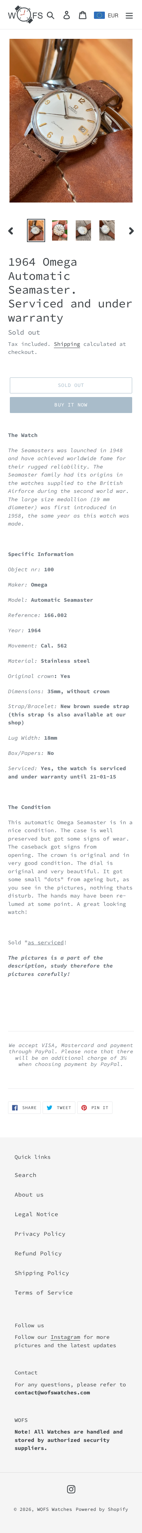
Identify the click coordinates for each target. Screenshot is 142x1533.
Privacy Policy (40, 1233)
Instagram (65, 1336)
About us (29, 1194)
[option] (36, 230)
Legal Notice (36, 1214)
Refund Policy (38, 1253)
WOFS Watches (54, 1509)
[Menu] (129, 14)
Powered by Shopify (102, 1509)
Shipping (67, 343)
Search (25, 1174)
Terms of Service (44, 1292)
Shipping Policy (42, 1272)
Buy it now (70, 404)
